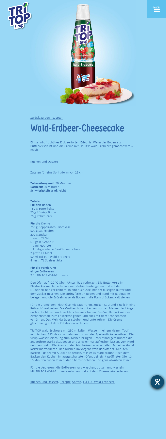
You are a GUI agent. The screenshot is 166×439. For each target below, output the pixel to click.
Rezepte (65, 382)
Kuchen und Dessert (44, 382)
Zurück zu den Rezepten (46, 117)
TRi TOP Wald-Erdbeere (99, 382)
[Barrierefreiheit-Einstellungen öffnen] (157, 382)
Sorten (76, 382)
